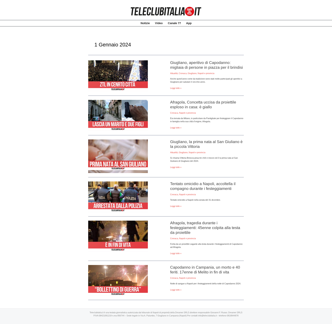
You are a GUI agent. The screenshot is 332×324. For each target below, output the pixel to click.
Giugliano (192, 73)
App (189, 23)
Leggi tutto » (175, 88)
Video (159, 23)
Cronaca (183, 73)
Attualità (174, 73)
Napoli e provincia (206, 73)
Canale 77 (174, 23)
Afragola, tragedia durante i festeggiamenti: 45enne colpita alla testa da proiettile (205, 228)
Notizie (145, 23)
